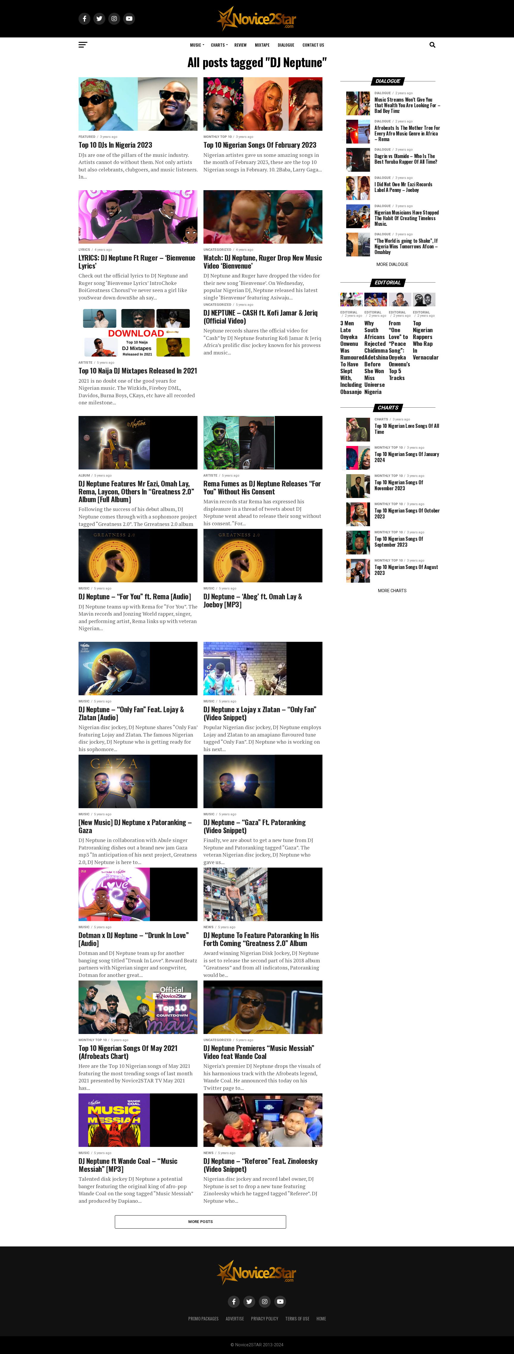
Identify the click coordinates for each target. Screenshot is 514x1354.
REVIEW (240, 45)
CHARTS (218, 45)
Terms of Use (297, 1318)
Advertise (235, 1318)
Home (321, 1318)
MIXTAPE (262, 45)
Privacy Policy (264, 1318)
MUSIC (195, 45)
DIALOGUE (286, 45)
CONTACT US (313, 45)
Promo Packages (203, 1318)
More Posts (200, 1221)
